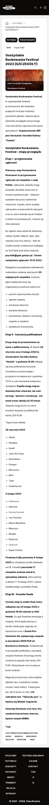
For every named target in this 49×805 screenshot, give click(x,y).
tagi (33, 772)
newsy (11, 777)
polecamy (10, 755)
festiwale (10, 761)
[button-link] (33, 777)
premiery (11, 783)
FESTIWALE (17, 23)
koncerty (10, 766)
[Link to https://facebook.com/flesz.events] (33, 777)
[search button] (35, 7)
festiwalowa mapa (33, 755)
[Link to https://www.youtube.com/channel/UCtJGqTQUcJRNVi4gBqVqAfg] (33, 783)
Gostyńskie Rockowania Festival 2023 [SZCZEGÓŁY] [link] (22, 28)
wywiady (11, 793)
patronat (10, 772)
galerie (33, 761)
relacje (10, 788)
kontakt (33, 766)
